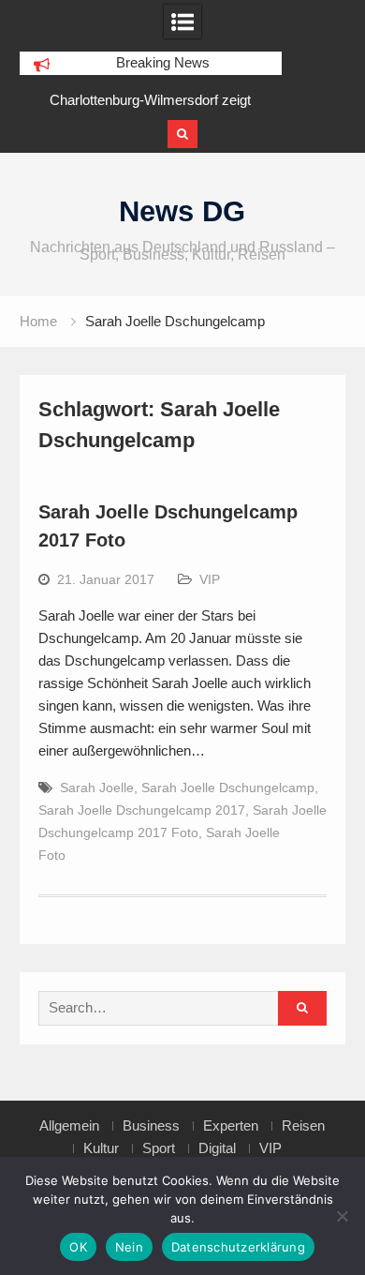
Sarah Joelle (97, 787)
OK (78, 1246)
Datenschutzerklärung (238, 1246)
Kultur (101, 1148)
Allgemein (69, 1126)
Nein (129, 1246)
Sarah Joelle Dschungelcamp (227, 787)
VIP (209, 579)
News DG (182, 211)
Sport (158, 1148)
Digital (217, 1148)
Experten (230, 1126)
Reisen (303, 1126)
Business (151, 1126)
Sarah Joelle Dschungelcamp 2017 (141, 810)
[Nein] (341, 1216)
